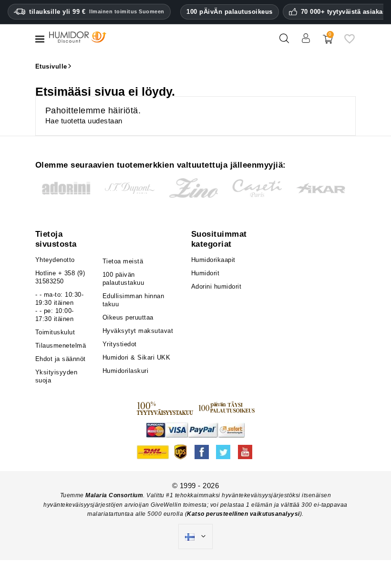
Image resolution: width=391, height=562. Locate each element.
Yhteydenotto (55, 259)
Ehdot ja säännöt (60, 358)
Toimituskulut (55, 332)
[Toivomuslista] (349, 42)
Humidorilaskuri (126, 370)
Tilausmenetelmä (60, 345)
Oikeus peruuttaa (128, 317)
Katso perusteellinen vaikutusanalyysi (243, 514)
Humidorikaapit (213, 259)
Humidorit (205, 273)
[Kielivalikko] (195, 536)
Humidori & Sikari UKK (137, 357)
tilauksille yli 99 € (97, 11)
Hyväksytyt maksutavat (138, 330)
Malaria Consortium (114, 495)
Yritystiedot (120, 344)
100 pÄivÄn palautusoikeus (229, 11)
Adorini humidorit (216, 286)
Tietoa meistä (123, 261)
